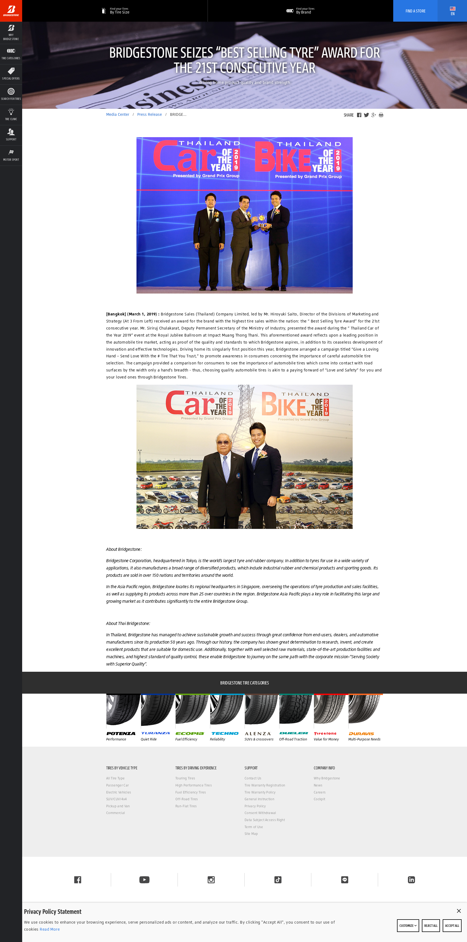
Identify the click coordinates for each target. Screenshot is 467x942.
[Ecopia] (192, 711)
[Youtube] (144, 880)
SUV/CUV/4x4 (116, 799)
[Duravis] (365, 711)
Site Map (251, 834)
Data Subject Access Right (265, 820)
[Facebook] (359, 115)
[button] (11, 33)
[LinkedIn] (411, 880)
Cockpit (319, 799)
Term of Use (254, 827)
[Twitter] (366, 115)
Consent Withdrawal (260, 813)
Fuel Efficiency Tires (190, 792)
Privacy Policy (255, 806)
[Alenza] (262, 711)
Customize (406, 925)
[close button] (459, 911)
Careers (320, 792)
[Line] (344, 880)
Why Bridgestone (327, 778)
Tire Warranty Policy (260, 792)
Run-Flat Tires (186, 806)
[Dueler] (296, 711)
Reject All (431, 925)
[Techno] (227, 711)
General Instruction (259, 799)
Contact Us (253, 778)
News (318, 785)
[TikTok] (278, 880)
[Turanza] (158, 711)
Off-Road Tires (186, 799)
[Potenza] (123, 711)
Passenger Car (117, 785)
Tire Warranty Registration (265, 785)
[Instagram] (211, 880)
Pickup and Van (118, 806)
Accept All (452, 925)
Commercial (115, 813)
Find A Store (415, 11)
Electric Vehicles (118, 792)
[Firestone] (331, 711)
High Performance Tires (193, 785)
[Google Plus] (374, 115)
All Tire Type (115, 778)
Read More (49, 929)
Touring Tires (185, 778)
